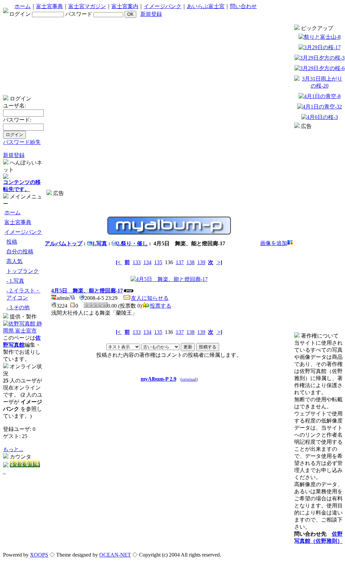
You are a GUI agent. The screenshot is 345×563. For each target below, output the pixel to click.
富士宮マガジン (87, 6)
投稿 (11, 242)
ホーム (22, 6)
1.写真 (99, 243)
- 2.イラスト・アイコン (23, 294)
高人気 (14, 261)
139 (201, 262)
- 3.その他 (18, 307)
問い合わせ (243, 6)
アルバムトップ (63, 243)
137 (180, 262)
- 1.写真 (15, 281)
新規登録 (151, 14)
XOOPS (39, 555)
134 (147, 262)
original (189, 379)
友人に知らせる (150, 298)
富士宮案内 (124, 6)
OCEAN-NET (115, 555)
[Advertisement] (168, 199)
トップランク (22, 271)
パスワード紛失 (22, 142)
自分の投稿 (19, 251)
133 (137, 262)
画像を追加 (273, 243)
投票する (160, 306)
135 (158, 262)
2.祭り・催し (132, 243)
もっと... (13, 449)
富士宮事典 (49, 6)
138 (190, 262)
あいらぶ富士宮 (206, 6)
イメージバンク (162, 6)
